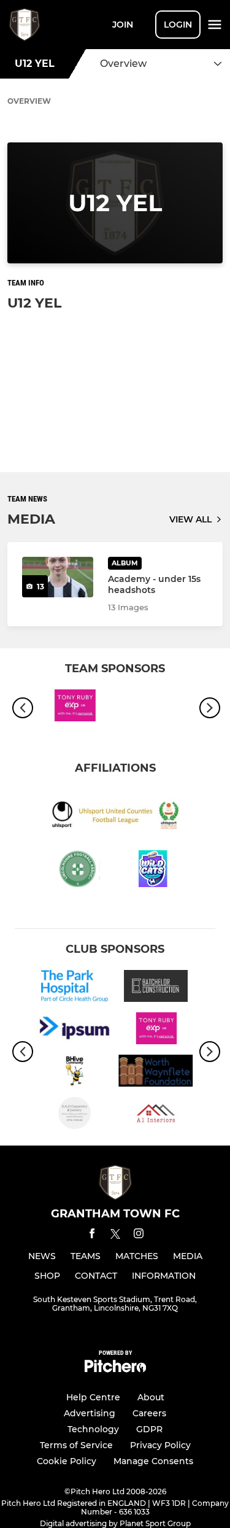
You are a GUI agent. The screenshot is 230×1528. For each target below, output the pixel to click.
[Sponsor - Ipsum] (74, 1030)
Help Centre (93, 1397)
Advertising (89, 1413)
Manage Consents (153, 1461)
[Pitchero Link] (115, 1369)
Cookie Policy (66, 1461)
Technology (93, 1429)
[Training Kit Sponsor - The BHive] (74, 1073)
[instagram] (138, 1235)
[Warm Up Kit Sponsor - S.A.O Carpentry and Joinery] (74, 1115)
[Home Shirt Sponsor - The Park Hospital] (74, 988)
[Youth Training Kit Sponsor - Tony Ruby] (74, 707)
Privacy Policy (160, 1445)
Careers (149, 1413)
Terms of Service (76, 1445)
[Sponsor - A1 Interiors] (156, 1115)
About (150, 1397)
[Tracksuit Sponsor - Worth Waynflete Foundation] (156, 1073)
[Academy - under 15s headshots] (57, 577)
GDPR (149, 1429)
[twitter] (115, 1235)
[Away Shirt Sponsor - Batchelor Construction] (156, 988)
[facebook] (92, 1235)
